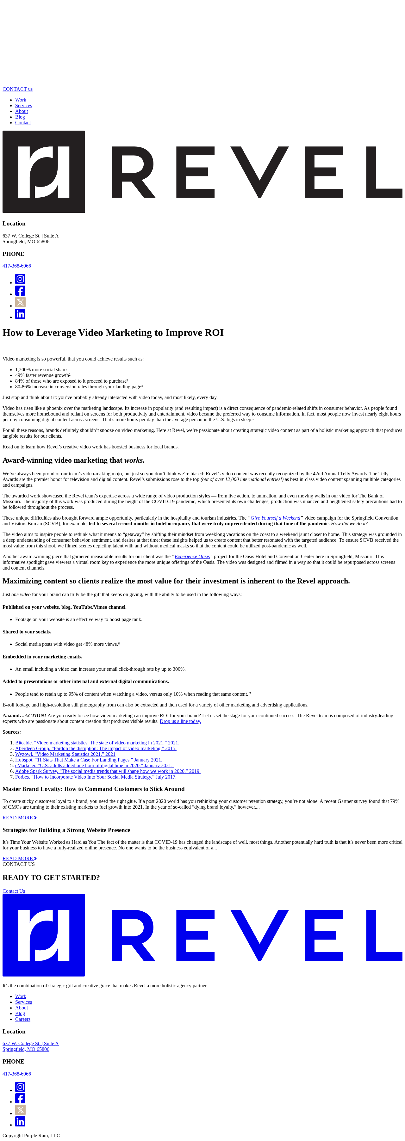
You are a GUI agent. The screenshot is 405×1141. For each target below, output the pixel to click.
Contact (23, 122)
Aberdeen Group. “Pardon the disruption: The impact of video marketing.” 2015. (96, 748)
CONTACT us (18, 89)
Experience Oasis (192, 556)
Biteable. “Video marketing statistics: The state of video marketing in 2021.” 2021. (98, 742)
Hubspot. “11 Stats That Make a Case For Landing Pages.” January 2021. (89, 759)
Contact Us (14, 891)
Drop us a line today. (180, 721)
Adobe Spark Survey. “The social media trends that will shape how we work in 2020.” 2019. (108, 771)
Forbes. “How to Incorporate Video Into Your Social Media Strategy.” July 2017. (96, 777)
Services (23, 105)
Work (20, 99)
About (21, 111)
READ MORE (18, 817)
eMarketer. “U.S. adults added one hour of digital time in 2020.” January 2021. (94, 765)
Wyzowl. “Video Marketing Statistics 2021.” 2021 (65, 754)
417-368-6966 (17, 265)
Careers (22, 1019)
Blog (20, 117)
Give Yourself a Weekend (275, 518)
